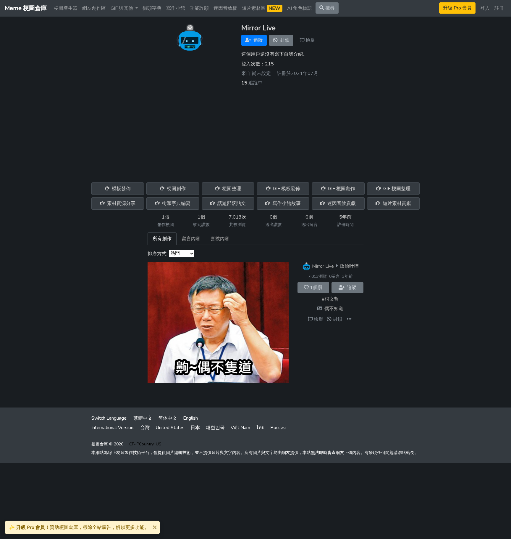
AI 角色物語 (299, 8)
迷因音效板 (225, 8)
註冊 (499, 8)
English (190, 418)
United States (170, 427)
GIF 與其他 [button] (122, 8)
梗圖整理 (231, 188)
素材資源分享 (120, 203)
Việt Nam (240, 427)
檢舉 (309, 40)
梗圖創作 (176, 188)
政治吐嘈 (349, 266)
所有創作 (162, 238)
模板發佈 (121, 188)
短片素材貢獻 (396, 203)
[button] (349, 319)
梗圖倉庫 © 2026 (107, 444)
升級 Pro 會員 (457, 8)
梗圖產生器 (65, 8)
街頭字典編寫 (175, 203)
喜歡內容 (220, 238)
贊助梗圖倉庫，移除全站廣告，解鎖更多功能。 (79, 527)
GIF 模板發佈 (286, 188)
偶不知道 (333, 308)
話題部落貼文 (231, 203)
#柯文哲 (330, 299)
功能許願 (199, 8)
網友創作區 (94, 8)
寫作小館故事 (286, 203)
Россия (278, 427)
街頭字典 (152, 8)
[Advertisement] (255, 130)
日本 (195, 427)
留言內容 (191, 238)
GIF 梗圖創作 (341, 188)
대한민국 (215, 427)
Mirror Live (323, 266)
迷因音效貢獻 (341, 203)
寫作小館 (175, 8)
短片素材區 (261, 8)
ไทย (260, 427)
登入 (485, 8)
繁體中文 (142, 418)
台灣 (145, 427)
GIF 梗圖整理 (396, 188)
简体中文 (167, 418)
